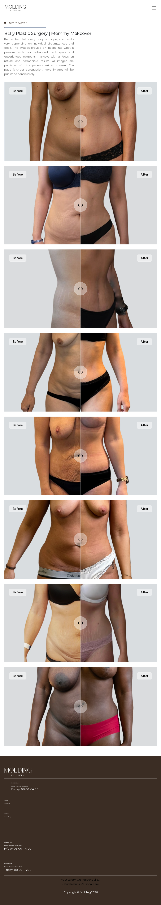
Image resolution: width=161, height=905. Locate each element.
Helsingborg (7, 816)
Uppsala (6, 820)
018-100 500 (7, 803)
